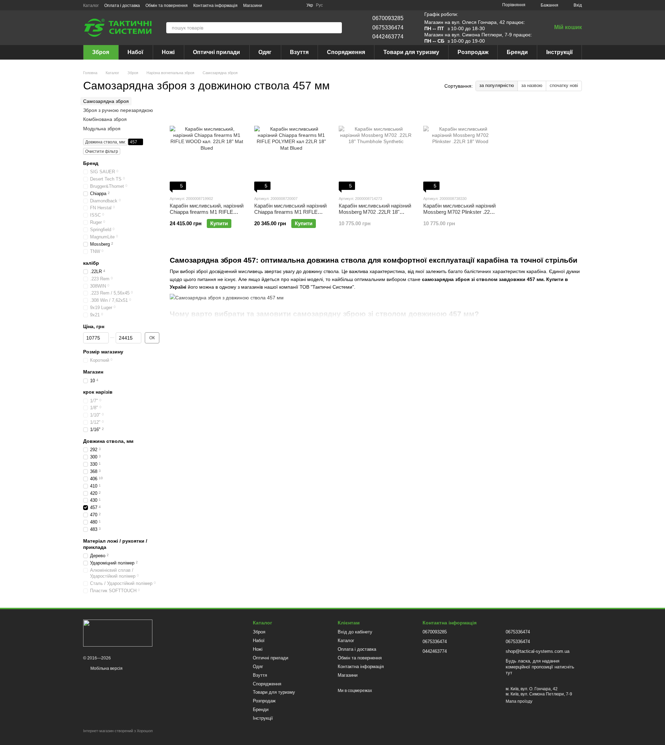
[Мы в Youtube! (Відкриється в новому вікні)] (288, 5)
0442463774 (388, 37)
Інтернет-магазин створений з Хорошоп (118, 731)
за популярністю (496, 85)
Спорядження (346, 52)
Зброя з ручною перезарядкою (118, 110)
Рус (319, 5)
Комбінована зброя (105, 119)
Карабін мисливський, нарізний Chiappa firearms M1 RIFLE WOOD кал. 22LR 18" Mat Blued (206, 215)
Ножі (168, 52)
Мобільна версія (106, 668)
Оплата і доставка (122, 5)
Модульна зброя (102, 128)
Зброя (100, 52)
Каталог (91, 5)
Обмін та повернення (166, 5)
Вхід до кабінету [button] (355, 631)
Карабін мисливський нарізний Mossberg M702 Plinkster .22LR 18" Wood (459, 212)
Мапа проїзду (519, 701)
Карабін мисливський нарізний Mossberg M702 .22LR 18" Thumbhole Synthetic (375, 212)
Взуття (299, 52)
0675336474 (388, 27)
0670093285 (388, 18)
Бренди (517, 52)
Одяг (265, 52)
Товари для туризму (411, 52)
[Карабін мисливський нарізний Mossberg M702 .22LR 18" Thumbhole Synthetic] (376, 146)
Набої (135, 52)
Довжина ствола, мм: (105, 142)
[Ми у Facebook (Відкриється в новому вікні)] (272, 5)
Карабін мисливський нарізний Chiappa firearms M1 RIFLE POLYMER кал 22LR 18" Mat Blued (290, 215)
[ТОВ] (117, 632)
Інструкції (559, 52)
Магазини (252, 5)
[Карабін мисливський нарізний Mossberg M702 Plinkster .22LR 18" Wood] (460, 146)
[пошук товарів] (336, 27)
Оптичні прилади (216, 52)
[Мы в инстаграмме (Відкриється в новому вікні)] (280, 5)
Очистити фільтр (101, 151)
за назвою (531, 85)
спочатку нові (564, 85)
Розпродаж (473, 52)
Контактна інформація (215, 5)
